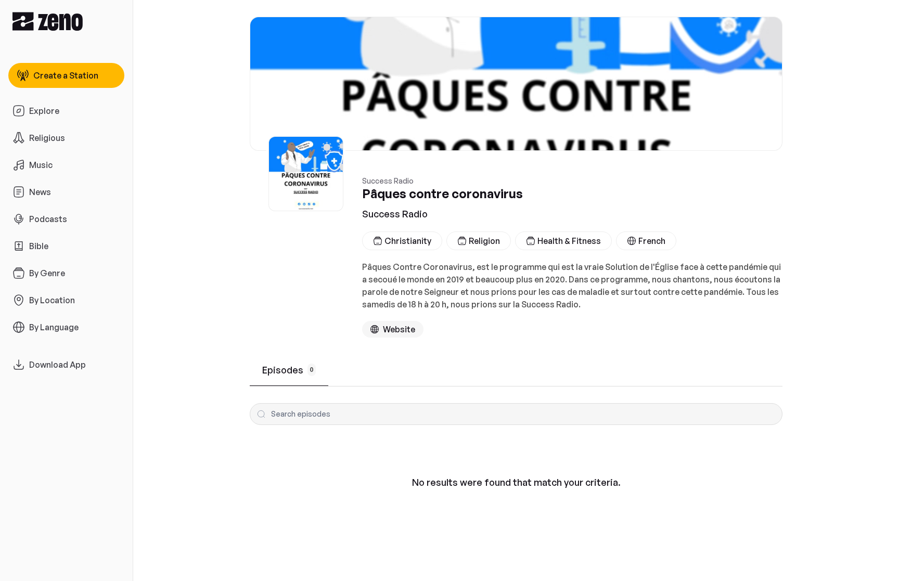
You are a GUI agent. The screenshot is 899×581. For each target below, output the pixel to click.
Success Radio (395, 214)
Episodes (288, 370)
